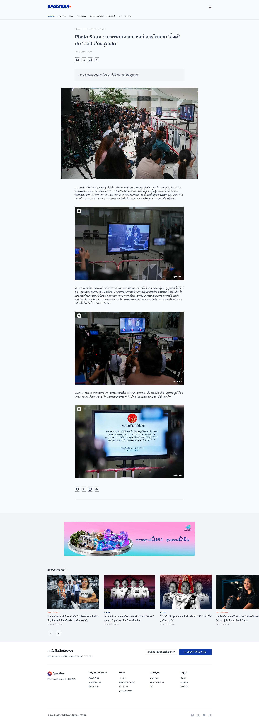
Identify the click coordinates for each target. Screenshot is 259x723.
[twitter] (83, 60)
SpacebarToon (94, 682)
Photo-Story (93, 686)
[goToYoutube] (204, 715)
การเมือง (86, 29)
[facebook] (77, 60)
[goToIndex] (59, 6)
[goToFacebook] (192, 715)
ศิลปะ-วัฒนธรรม (157, 682)
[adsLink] (129, 539)
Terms (183, 678)
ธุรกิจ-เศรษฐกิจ (125, 691)
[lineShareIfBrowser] (90, 60)
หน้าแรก (77, 29)
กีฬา (151, 686)
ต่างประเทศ (124, 686)
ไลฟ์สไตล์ (154, 678)
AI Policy (185, 686)
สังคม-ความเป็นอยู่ (126, 682)
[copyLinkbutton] (96, 60)
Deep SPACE (93, 678)
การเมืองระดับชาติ (98, 29)
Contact (184, 682)
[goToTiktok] (210, 715)
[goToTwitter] (198, 715)
